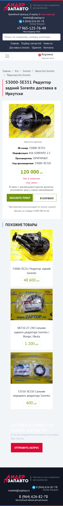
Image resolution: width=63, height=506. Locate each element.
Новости (48, 43)
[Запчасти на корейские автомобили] (31, 6)
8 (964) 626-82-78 (33, 22)
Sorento (27, 70)
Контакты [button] (49, 47)
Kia (16, 70)
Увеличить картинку (33, 142)
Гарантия (36, 47)
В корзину (47, 198)
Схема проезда (47, 14)
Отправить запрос (26, 447)
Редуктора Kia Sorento (19, 74)
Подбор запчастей (31, 43)
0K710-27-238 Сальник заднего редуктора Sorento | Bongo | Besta (31, 332)
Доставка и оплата (19, 47)
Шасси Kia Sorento (44, 70)
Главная (15, 43)
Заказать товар (19, 197)
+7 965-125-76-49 (31, 29)
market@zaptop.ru (33, 17)
